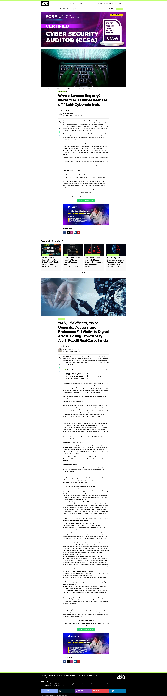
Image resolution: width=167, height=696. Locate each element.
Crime (44, 255)
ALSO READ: (66, 457)
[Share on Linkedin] (66, 110)
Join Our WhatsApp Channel (86, 200)
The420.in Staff (46, 266)
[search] (125, 9)
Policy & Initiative (63, 91)
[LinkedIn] (114, 9)
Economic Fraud (74, 255)
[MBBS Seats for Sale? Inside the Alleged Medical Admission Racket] (51, 250)
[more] (72, 9)
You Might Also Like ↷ (52, 241)
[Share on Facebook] (59, 110)
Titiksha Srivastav (68, 349)
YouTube (100, 196)
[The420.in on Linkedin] (75, 232)
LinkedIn (87, 196)
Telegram (72, 196)
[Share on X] (61, 110)
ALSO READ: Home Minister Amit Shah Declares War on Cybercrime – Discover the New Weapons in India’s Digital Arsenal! (75, 375)
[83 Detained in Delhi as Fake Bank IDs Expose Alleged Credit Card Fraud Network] (116, 250)
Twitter (83, 196)
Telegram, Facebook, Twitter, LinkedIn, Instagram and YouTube (97, 377)
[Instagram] (113, 9)
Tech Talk (95, 255)
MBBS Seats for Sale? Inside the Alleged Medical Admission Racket (50, 261)
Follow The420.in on (92, 373)
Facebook (77, 196)
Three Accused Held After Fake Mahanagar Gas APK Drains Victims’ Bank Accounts (73, 261)
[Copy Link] (68, 110)
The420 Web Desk (68, 113)
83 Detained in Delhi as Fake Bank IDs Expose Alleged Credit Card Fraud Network (115, 261)
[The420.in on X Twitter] (68, 232)
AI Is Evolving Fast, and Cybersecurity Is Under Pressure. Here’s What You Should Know (93, 261)
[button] (83, 273)
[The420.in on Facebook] (64, 232)
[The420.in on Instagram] (71, 232)
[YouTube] (111, 9)
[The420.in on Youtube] (78, 232)
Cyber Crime (66, 255)
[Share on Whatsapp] (64, 110)
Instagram (93, 196)
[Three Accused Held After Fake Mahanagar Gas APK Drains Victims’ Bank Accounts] (73, 250)
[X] (109, 9)
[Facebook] (107, 9)
